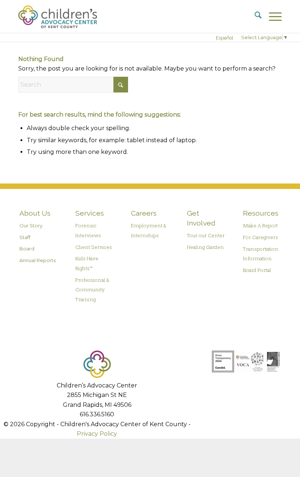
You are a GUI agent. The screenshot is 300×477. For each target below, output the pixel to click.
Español (224, 38)
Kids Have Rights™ (86, 263)
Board (26, 248)
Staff (24, 237)
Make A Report (260, 225)
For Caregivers (260, 237)
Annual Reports (37, 260)
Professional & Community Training (92, 290)
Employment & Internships (148, 230)
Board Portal (257, 270)
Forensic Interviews (88, 230)
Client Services (93, 247)
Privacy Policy (97, 433)
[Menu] (272, 16)
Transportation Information (260, 254)
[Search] (254, 16)
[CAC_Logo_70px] (57, 16)
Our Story (30, 225)
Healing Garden (205, 247)
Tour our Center (206, 235)
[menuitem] (254, 16)
